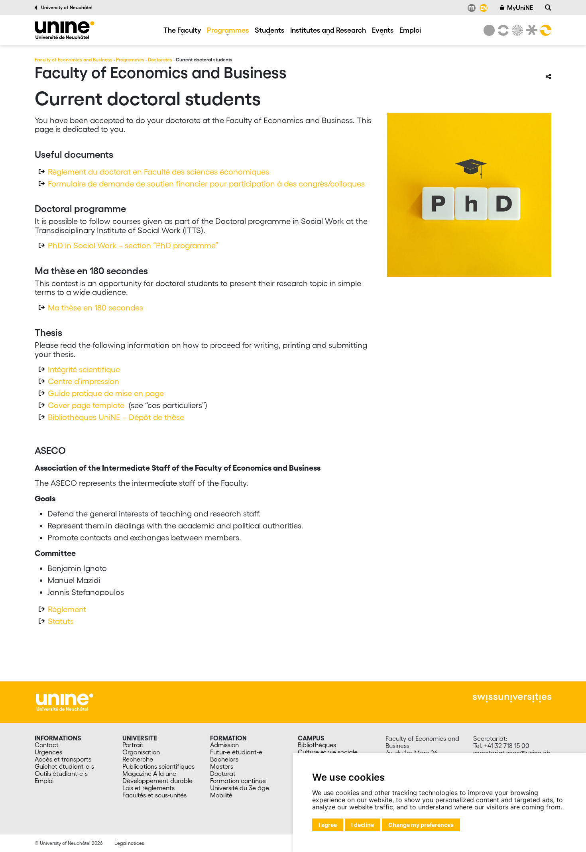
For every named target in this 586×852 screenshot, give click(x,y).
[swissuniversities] (512, 698)
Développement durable (157, 780)
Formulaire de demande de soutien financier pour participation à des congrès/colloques (206, 183)
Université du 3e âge (239, 787)
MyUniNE (520, 7)
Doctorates (160, 59)
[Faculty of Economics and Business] (64, 30)
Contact (47, 744)
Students (269, 30)
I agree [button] (328, 824)
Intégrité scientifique (84, 369)
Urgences (48, 752)
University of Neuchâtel (66, 7)
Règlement (67, 609)
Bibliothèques (317, 744)
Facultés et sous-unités (154, 795)
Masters (221, 766)
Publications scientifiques (158, 766)
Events (382, 30)
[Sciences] (516, 30)
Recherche (137, 759)
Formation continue (238, 780)
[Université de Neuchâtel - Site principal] (64, 701)
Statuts (61, 621)
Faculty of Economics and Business (73, 59)
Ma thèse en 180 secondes (95, 307)
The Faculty (182, 30)
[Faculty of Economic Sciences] (544, 30)
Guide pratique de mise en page (106, 393)
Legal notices (129, 843)
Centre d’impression (83, 381)
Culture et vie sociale (328, 752)
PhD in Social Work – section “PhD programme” (133, 245)
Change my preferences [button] (421, 824)
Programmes (228, 30)
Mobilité (221, 795)
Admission (224, 744)
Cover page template (86, 405)
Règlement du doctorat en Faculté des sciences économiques (158, 171)
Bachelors (224, 759)
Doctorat (223, 773)
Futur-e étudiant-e (236, 752)
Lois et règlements (148, 787)
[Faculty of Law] (530, 30)
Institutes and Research (328, 30)
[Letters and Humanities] (502, 30)
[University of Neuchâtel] (489, 30)
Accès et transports (63, 759)
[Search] (548, 7)
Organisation (141, 752)
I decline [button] (362, 824)
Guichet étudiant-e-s (64, 766)
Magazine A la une (149, 773)
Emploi (410, 30)
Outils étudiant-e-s (61, 773)
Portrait (133, 744)
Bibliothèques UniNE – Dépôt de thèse (116, 417)
